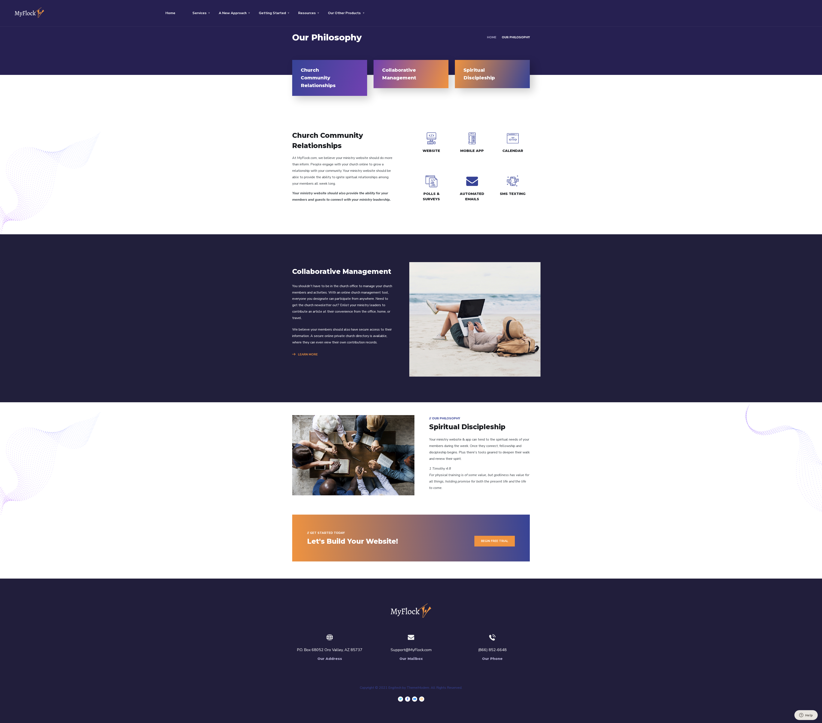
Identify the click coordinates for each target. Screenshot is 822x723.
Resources (307, 13)
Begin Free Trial (494, 541)
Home (170, 13)
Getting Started (272, 13)
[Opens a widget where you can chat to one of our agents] (806, 715)
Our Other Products (344, 13)
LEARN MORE (307, 354)
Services (199, 13)
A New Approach (233, 13)
